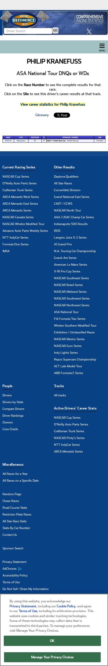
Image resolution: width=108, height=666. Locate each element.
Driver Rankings (13, 415)
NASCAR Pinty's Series (69, 438)
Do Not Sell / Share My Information (26, 589)
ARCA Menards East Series (20, 203)
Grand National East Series (71, 197)
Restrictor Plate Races (17, 514)
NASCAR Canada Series (18, 217)
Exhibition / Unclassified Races (74, 332)
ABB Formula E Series (68, 373)
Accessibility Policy (15, 575)
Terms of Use (11, 582)
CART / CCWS (63, 203)
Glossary (42, 115)
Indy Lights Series (66, 352)
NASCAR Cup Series (16, 176)
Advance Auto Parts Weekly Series (25, 231)
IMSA (6, 251)
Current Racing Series (19, 167)
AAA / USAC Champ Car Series (74, 217)
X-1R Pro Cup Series (67, 271)
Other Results (64, 167)
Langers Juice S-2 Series (70, 237)
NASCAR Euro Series (68, 346)
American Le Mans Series (70, 264)
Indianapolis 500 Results (71, 224)
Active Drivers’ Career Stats (75, 408)
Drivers (7, 395)
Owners (8, 422)
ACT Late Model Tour (68, 366)
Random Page (12, 494)
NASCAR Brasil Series (68, 285)
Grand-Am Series (65, 258)
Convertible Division (67, 190)
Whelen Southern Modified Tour (75, 325)
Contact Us (10, 535)
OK (52, 641)
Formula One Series (16, 244)
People (7, 386)
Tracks (59, 386)
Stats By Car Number (16, 528)
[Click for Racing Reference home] (54, 22)
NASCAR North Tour (67, 210)
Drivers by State (13, 402)
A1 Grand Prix (63, 244)
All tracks (60, 395)
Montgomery (21, 141)
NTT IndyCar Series (15, 237)
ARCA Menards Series (17, 210)
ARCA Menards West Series (21, 197)
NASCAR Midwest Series (70, 291)
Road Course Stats (15, 507)
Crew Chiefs (10, 429)
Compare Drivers (13, 409)
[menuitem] (28, 568)
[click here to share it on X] (90, 31)
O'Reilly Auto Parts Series (20, 183)
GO (55, 30)
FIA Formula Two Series (69, 319)
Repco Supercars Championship (75, 359)
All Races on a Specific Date (21, 480)
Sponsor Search (13, 548)
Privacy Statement (14, 562)
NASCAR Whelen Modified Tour (23, 224)
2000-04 (8, 141)
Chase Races (11, 501)
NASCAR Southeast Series (71, 278)
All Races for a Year (15, 474)
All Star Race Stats (15, 521)
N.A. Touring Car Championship (75, 251)
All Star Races (63, 183)
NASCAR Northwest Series (71, 305)
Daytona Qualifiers (66, 176)
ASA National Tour (66, 312)
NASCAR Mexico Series (69, 339)
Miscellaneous (13, 464)
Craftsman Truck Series (18, 190)
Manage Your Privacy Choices (52, 657)
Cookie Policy (66, 606)
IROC (57, 231)
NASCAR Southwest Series (72, 298)
